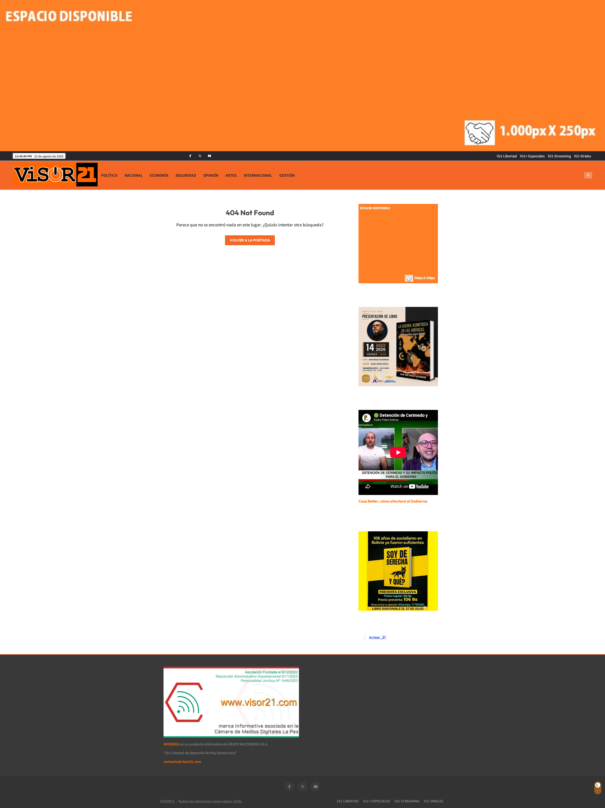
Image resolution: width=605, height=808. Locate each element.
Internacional (258, 175)
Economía (159, 175)
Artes (231, 175)
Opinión (210, 175)
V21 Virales (582, 156)
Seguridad (186, 175)
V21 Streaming (559, 156)
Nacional (134, 175)
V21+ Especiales (532, 156)
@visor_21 (377, 637)
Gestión (287, 175)
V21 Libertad (507, 156)
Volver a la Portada (250, 240)
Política (109, 175)
